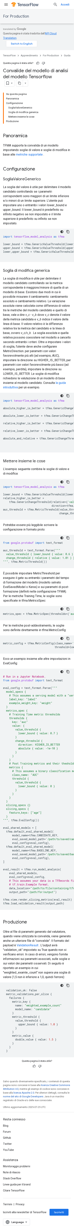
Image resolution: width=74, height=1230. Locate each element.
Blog (5, 1125)
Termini (7, 1204)
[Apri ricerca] (55, 4)
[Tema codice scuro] (62, 232)
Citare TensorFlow (14, 1190)
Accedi (65, 4)
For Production (16, 16)
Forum (7, 1131)
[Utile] (38, 63)
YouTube (8, 1149)
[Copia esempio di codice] (68, 232)
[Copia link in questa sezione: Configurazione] (39, 169)
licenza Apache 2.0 (23, 1092)
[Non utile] (43, 63)
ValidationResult (27, 945)
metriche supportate (29, 154)
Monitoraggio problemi (16, 1166)
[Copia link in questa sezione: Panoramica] (31, 136)
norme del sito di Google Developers (23, 1096)
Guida (67, 55)
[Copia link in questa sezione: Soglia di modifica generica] (53, 271)
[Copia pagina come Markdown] (19, 83)
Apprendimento (29, 55)
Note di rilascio (11, 1172)
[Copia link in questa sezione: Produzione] (31, 922)
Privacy (20, 1204)
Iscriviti (59, 1212)
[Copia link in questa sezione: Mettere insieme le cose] (49, 461)
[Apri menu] (6, 4)
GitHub (7, 1137)
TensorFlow (9, 55)
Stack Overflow (12, 1178)
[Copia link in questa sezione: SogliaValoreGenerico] (44, 179)
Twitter (7, 1143)
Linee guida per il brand (17, 1184)
